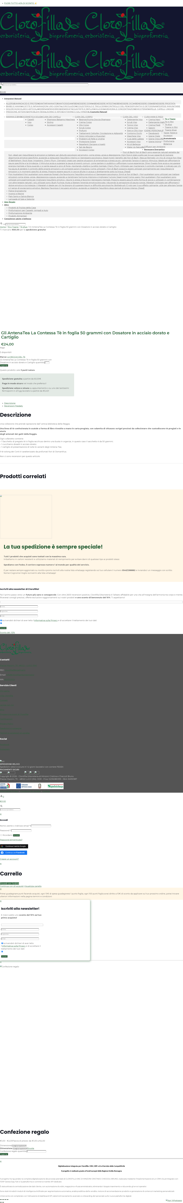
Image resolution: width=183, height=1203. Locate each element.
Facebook (4, 744)
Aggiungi (4, 365)
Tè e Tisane (13, 227)
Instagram (5, 749)
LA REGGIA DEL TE (16, 357)
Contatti (4, 700)
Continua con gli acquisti (12, 886)
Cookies (46, 791)
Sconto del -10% (7, 632)
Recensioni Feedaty (13, 406)
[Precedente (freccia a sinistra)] (1, 1202)
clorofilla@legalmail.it (15, 670)
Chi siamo (5, 691)
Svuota (31, 1148)
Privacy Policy (6, 724)
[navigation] (91, 875)
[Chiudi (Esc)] (7, 1199)
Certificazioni (6, 719)
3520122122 (9, 679)
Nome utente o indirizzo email (15, 826)
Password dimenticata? (11, 840)
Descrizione (9, 403)
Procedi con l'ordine (9, 883)
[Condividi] (5, 1199)
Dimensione (6, 1145)
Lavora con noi (7, 705)
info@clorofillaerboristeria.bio (20, 675)
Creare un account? (9, 859)
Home (3, 227)
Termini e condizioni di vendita (15, 733)
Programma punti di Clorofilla (14, 714)
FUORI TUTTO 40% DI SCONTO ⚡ (20, 3)
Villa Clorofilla (6, 696)
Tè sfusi (23, 227)
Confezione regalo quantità (13, 1151)
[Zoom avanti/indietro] (1, 1199)
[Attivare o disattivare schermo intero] (3, 1199)
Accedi (16, 835)
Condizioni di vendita (30, 791)
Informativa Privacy (9, 791)
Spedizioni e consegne (10, 728)
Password (5, 830)
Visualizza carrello (33, 886)
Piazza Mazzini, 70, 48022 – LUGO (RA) (18, 665)
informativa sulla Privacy (46, 620)
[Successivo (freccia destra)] (3, 1202)
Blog (2, 710)
